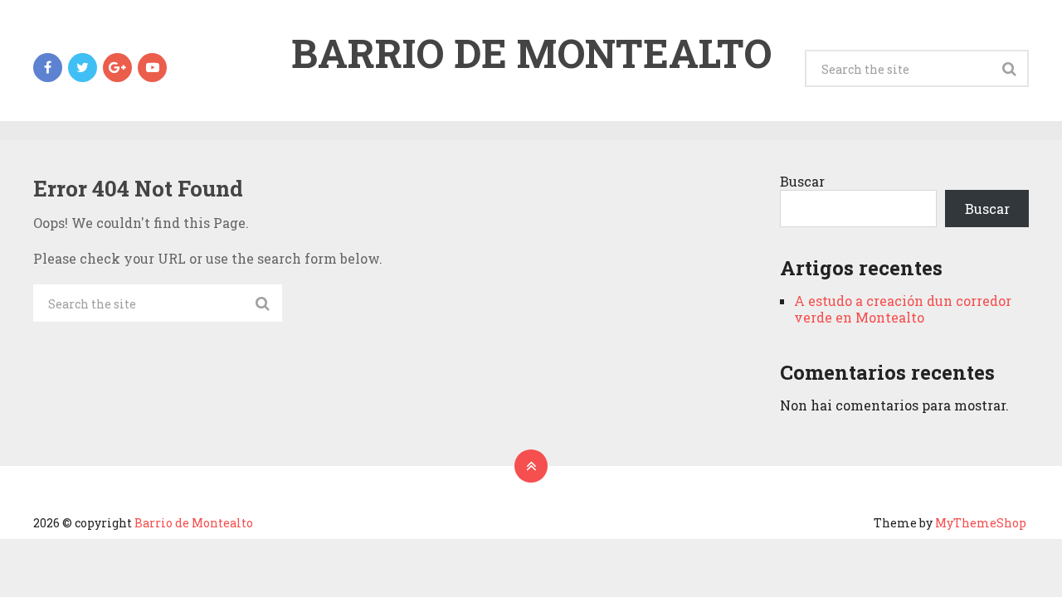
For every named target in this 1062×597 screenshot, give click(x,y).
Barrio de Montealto (531, 53)
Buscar (802, 181)
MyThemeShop (980, 523)
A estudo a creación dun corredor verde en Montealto (902, 309)
